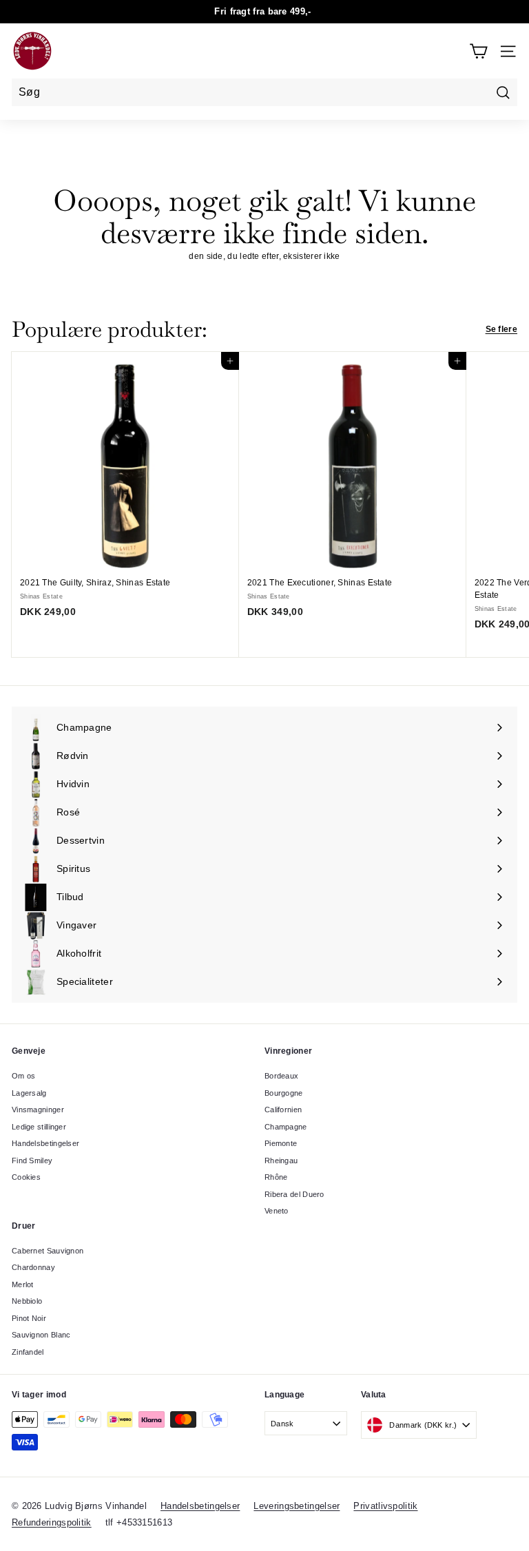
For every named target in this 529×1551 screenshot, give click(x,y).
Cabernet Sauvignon (47, 1251)
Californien (283, 1109)
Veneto (276, 1211)
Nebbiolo (27, 1301)
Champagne (285, 1127)
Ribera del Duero (294, 1194)
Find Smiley (32, 1160)
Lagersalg (29, 1093)
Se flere (501, 329)
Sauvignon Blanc (41, 1335)
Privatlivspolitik (385, 1506)
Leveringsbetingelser (296, 1506)
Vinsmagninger (38, 1109)
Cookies (26, 1177)
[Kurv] (478, 51)
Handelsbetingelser (45, 1143)
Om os (24, 1076)
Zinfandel (28, 1352)
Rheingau (281, 1160)
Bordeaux (281, 1076)
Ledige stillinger (39, 1127)
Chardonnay (33, 1267)
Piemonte (280, 1143)
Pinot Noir (29, 1318)
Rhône (276, 1177)
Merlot (23, 1284)
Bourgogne (283, 1093)
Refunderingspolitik (52, 1522)
